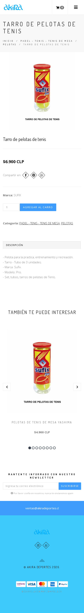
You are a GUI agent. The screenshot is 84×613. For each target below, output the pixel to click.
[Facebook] (25, 175)
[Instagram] (38, 545)
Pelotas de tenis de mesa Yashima (42, 422)
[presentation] (7, 387)
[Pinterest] (33, 175)
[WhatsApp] (46, 545)
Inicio (8, 41)
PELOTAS (10, 44)
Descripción (14, 245)
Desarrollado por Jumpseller (42, 591)
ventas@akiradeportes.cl (42, 508)
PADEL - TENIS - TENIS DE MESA (47, 41)
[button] (29, 448)
